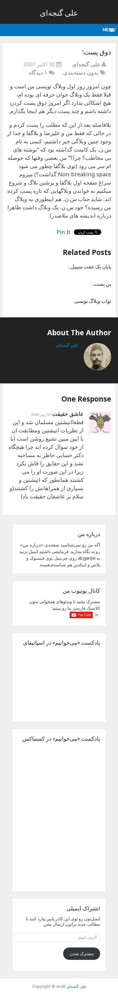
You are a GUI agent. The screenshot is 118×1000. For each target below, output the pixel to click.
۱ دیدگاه (38, 72)
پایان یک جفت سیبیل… (89, 266)
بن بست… (101, 284)
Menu (109, 29)
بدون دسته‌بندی (81, 72)
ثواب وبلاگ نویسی (92, 301)
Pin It (64, 232)
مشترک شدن (82, 953)
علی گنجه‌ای (59, 13)
